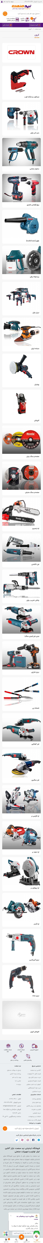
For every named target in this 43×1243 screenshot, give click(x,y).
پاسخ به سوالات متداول (14, 1070)
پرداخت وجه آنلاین (15, 1074)
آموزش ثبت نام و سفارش (34, 1084)
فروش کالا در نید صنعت (34, 1120)
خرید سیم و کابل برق (35, 1077)
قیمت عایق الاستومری (34, 1081)
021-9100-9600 (13, 1099)
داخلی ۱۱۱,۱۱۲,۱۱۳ (17, 1113)
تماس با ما (18, 1081)
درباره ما (19, 1084)
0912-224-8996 (8, 1102)
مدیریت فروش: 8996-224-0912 (33, 2)
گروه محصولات (34, 25)
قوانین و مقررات (36, 1109)
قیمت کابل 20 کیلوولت (34, 1074)
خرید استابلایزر (36, 1091)
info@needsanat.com (9, 1106)
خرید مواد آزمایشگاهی (34, 1088)
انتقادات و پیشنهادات (34, 1116)
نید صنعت (38, 29)
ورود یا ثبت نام (16, 1077)
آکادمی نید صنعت (35, 1070)
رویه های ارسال (36, 1102)
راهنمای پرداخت (36, 1099)
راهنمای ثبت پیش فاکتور (33, 1106)
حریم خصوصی (37, 1113)
